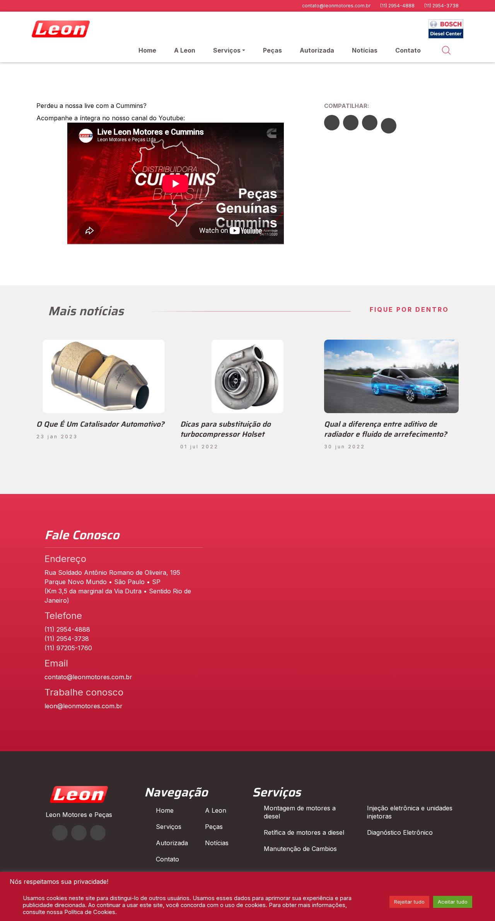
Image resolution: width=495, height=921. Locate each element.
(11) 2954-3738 (441, 6)
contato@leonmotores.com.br (336, 6)
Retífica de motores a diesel (304, 832)
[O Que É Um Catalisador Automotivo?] (103, 376)
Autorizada (317, 50)
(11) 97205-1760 (68, 648)
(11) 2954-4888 (397, 6)
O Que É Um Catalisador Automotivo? (100, 424)
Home (147, 50)
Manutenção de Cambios (300, 849)
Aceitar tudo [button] (453, 902)
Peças (272, 50)
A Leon (184, 50)
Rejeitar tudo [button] (409, 902)
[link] (175, 242)
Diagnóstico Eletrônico (400, 832)
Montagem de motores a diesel (300, 812)
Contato (408, 50)
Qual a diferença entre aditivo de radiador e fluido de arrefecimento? (385, 429)
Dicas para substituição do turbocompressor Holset (225, 429)
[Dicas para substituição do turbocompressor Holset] (247, 376)
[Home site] (79, 801)
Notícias (364, 50)
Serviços (227, 50)
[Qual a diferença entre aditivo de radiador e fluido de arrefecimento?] (391, 376)
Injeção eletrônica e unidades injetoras (409, 812)
